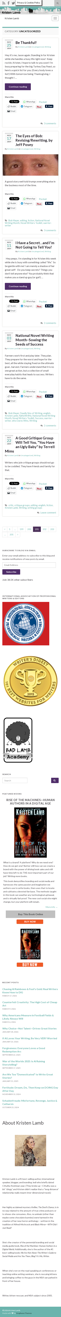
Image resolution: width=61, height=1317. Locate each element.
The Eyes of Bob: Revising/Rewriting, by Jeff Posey (34, 140)
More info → (52, 907)
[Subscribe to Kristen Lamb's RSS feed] (3, 2)
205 (11, 534)
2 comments (50, 323)
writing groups (35, 507)
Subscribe (11, 572)
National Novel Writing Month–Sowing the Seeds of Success (34, 339)
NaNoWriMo (25, 415)
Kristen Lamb (12, 18)
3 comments (50, 123)
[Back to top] (54, 1310)
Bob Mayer (13, 220)
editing (23, 220)
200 (29, 529)
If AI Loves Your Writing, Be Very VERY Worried (29, 1038)
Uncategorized (37, 47)
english (46, 413)
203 (52, 529)
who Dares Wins (20, 420)
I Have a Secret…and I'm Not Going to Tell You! (34, 245)
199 (21, 529)
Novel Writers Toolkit (31, 223)
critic (10, 505)
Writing (48, 47)
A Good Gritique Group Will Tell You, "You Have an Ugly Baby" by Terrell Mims (30, 444)
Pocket (43, 101)
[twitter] (13, 2)
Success (39, 418)
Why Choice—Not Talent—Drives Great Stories (29, 1028)
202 (44, 529)
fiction (31, 220)
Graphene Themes (24, 1313)
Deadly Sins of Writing (31, 413)
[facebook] (8, 2)
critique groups (22, 505)
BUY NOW (30, 921)
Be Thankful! (26, 42)
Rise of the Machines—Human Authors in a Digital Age (30, 801)
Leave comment (48, 512)
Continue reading (18, 86)
